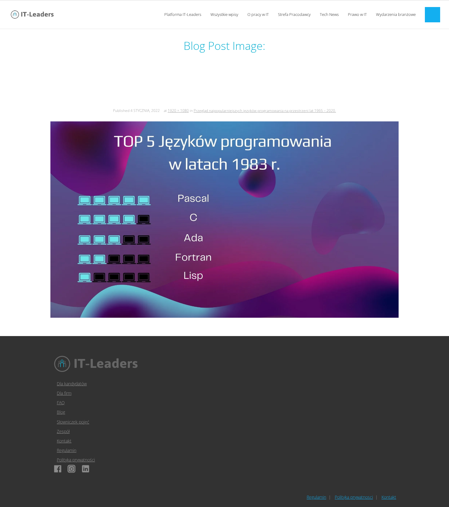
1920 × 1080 (178, 110)
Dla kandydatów (72, 384)
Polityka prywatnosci (354, 497)
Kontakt (64, 441)
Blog (61, 412)
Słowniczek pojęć (73, 422)
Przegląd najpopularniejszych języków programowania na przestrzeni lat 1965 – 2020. (265, 110)
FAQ (61, 402)
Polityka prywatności (76, 460)
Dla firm (64, 393)
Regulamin (66, 450)
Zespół (63, 431)
